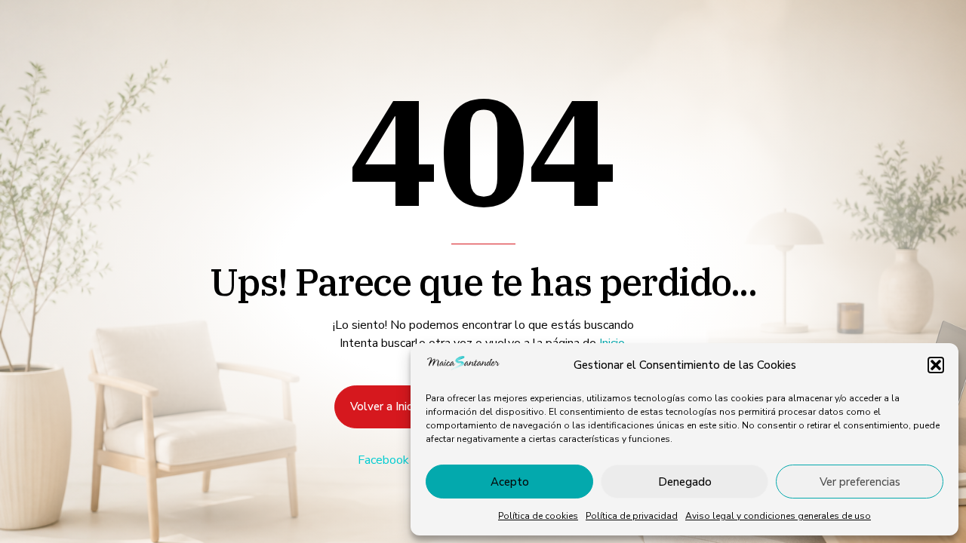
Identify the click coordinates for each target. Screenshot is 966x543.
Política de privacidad (632, 516)
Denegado (685, 481)
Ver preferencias (860, 481)
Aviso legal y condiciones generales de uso (778, 516)
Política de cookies (538, 516)
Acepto (510, 481)
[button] (935, 365)
